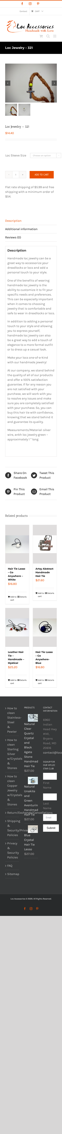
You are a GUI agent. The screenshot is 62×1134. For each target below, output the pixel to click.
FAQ (9, 866)
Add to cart (42, 174)
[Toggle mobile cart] (41, 36)
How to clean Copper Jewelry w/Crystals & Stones (12, 790)
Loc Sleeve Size (15, 155)
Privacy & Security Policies (12, 850)
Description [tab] (13, 221)
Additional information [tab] (21, 229)
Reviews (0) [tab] (13, 237)
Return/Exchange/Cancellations (12, 813)
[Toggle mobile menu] (55, 36)
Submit (51, 828)
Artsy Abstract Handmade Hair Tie (44, 572)
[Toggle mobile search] (48, 36)
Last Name (47, 806)
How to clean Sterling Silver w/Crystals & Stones (12, 754)
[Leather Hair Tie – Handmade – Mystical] (17, 627)
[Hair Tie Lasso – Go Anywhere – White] (17, 544)
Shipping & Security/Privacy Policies (12, 828)
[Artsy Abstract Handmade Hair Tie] (45, 544)
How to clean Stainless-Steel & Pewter (12, 719)
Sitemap (12, 874)
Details (23, 597)
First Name (47, 785)
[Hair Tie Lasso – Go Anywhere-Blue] (45, 627)
